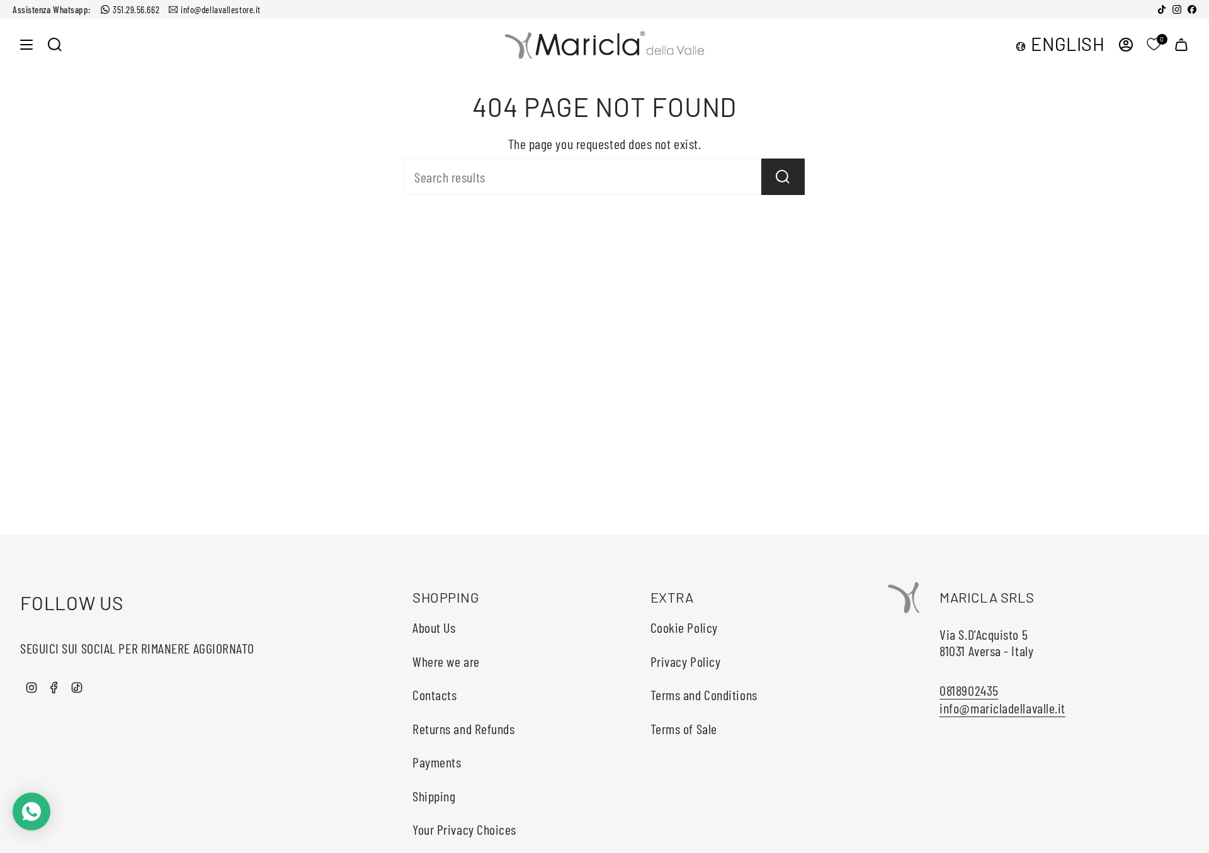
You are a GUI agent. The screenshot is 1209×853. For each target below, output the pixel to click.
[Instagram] (1176, 9)
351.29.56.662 (136, 9)
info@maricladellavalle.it (1002, 708)
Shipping (433, 796)
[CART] (1181, 44)
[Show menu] (26, 44)
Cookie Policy (684, 627)
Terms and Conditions (704, 694)
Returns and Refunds (463, 728)
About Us (433, 627)
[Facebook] (1192, 9)
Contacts (434, 694)
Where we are (446, 661)
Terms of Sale (683, 728)
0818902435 (969, 690)
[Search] (783, 177)
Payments (436, 762)
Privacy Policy (685, 661)
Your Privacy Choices (464, 829)
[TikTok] (1161, 9)
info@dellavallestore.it (221, 9)
